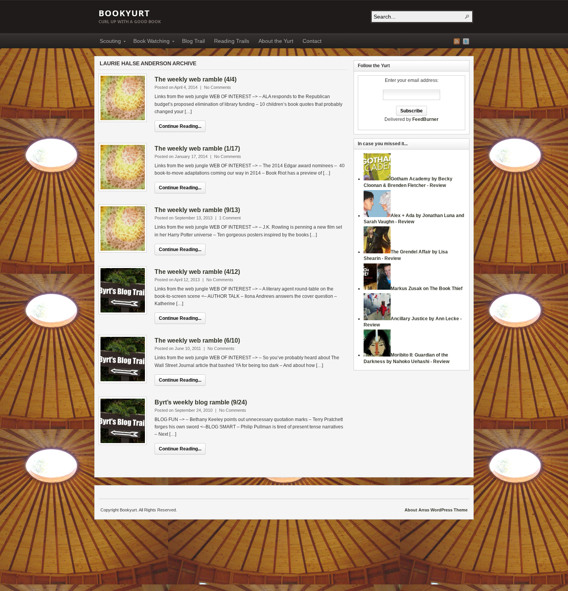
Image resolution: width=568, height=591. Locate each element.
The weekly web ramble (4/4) (195, 79)
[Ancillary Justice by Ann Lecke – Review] (377, 318)
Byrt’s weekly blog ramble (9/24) (201, 402)
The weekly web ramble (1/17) (197, 148)
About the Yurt (275, 41)
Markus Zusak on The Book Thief (427, 288)
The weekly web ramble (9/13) (197, 210)
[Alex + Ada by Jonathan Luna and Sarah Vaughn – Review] (377, 215)
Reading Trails (231, 41)
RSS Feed (457, 41)
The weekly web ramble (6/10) (197, 340)
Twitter (466, 41)
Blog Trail (193, 41)
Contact (312, 41)
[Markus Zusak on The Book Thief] (377, 288)
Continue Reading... (180, 126)
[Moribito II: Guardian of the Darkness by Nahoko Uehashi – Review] (377, 355)
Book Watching (149, 42)
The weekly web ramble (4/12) (197, 271)
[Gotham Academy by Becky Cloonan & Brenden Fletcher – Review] (377, 179)
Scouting (108, 42)
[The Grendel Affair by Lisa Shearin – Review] (377, 252)
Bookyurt (124, 13)
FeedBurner (425, 119)
